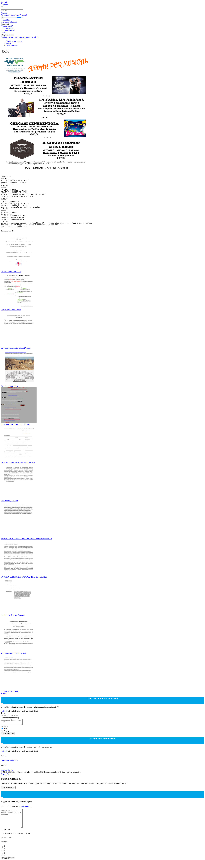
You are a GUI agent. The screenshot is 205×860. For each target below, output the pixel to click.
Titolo (3, 713)
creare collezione (8, 733)
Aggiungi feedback (8, 787)
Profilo (3, 33)
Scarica (3, 694)
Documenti (5, 760)
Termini (10, 774)
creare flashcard (21, 15)
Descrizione (10, 718)
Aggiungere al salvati (30, 37)
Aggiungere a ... (7, 35)
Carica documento (8, 15)
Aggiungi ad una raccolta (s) (12, 37)
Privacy (4, 774)
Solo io (6, 731)
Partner (10, 770)
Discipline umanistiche (14, 41)
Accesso (4, 13)
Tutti (5, 729)
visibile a (4, 726)
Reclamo (4, 770)
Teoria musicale (11, 45)
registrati (4, 711)
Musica (8, 43)
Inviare (11, 858)
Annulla (4, 858)
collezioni (13, 22)
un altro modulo (25, 806)
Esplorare (4, 4)
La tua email (5, 829)
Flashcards (5, 22)
